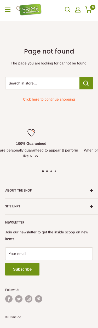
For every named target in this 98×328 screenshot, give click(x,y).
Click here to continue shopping (49, 99)
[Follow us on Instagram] (28, 299)
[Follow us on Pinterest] (38, 299)
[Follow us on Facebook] (9, 299)
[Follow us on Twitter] (18, 299)
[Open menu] (7, 10)
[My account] (77, 9)
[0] (88, 9)
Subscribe (22, 269)
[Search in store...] (86, 83)
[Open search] (68, 9)
